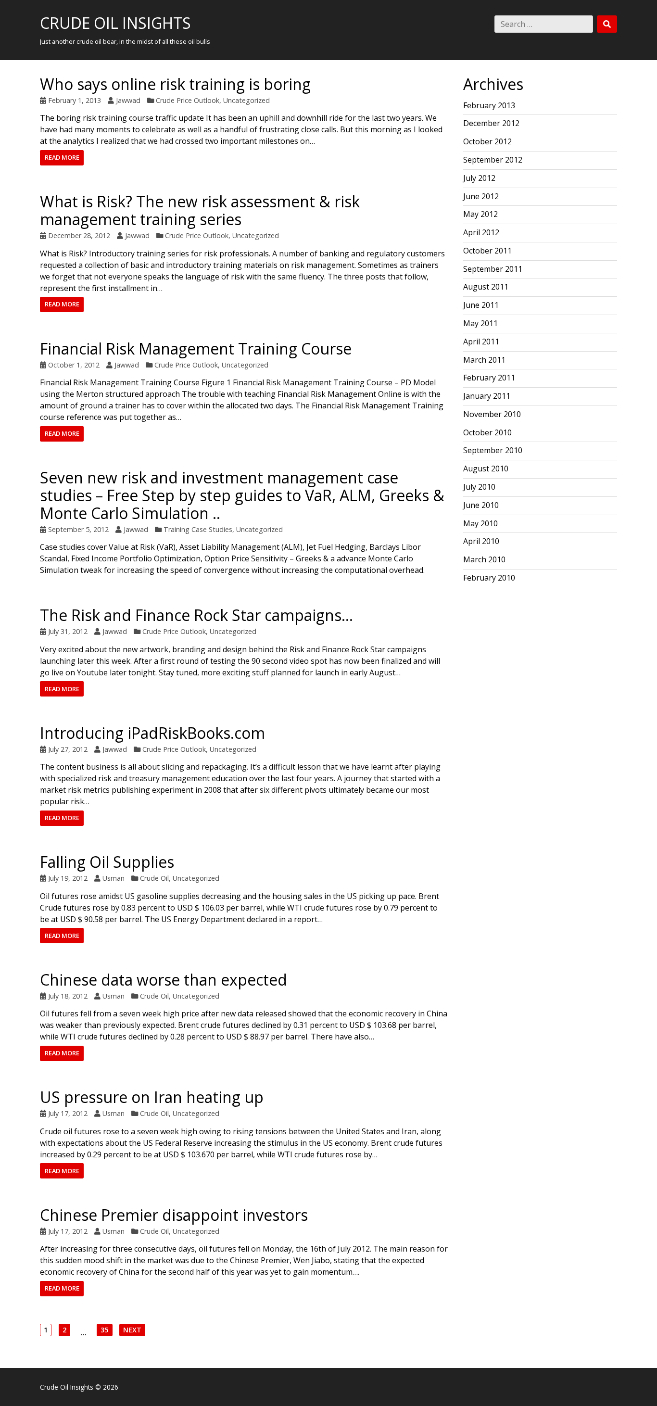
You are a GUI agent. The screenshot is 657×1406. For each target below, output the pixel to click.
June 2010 (481, 505)
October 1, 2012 (74, 364)
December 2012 (491, 123)
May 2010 (480, 523)
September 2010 (492, 450)
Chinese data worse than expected (163, 979)
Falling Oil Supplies (107, 861)
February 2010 (489, 577)
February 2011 (489, 377)
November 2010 (492, 414)
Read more (62, 157)
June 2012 (481, 196)
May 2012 (480, 214)
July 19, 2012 (68, 878)
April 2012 (481, 232)
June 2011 (481, 305)
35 (104, 1330)
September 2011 (492, 269)
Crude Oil (154, 878)
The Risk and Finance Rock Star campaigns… (196, 615)
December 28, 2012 (79, 235)
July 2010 (479, 486)
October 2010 (487, 432)
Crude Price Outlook (187, 100)
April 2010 (481, 541)
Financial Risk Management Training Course (196, 348)
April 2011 (481, 341)
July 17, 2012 (68, 1113)
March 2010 (484, 559)
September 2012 (492, 159)
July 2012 (479, 178)
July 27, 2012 (68, 749)
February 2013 (489, 105)
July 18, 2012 (68, 996)
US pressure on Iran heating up (152, 1097)
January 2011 (486, 396)
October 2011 (487, 250)
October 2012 (487, 141)
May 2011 (480, 323)
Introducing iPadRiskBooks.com (152, 732)
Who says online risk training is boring (175, 84)
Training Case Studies (198, 529)
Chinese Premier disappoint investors (174, 1214)
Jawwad (128, 100)
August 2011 (485, 286)
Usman (113, 878)
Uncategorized (246, 100)
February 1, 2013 (74, 100)
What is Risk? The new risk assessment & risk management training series (200, 210)
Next (132, 1330)
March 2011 (484, 360)
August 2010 (485, 468)
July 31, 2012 (68, 631)
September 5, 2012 (78, 529)
